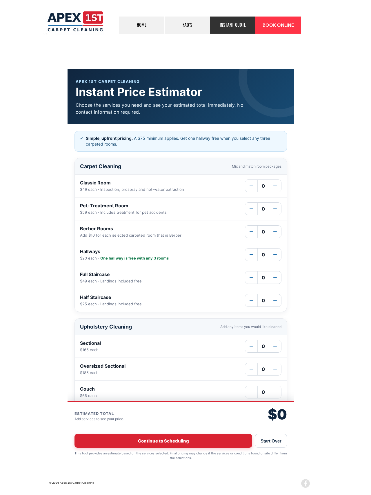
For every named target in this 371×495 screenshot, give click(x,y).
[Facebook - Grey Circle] (305, 483)
